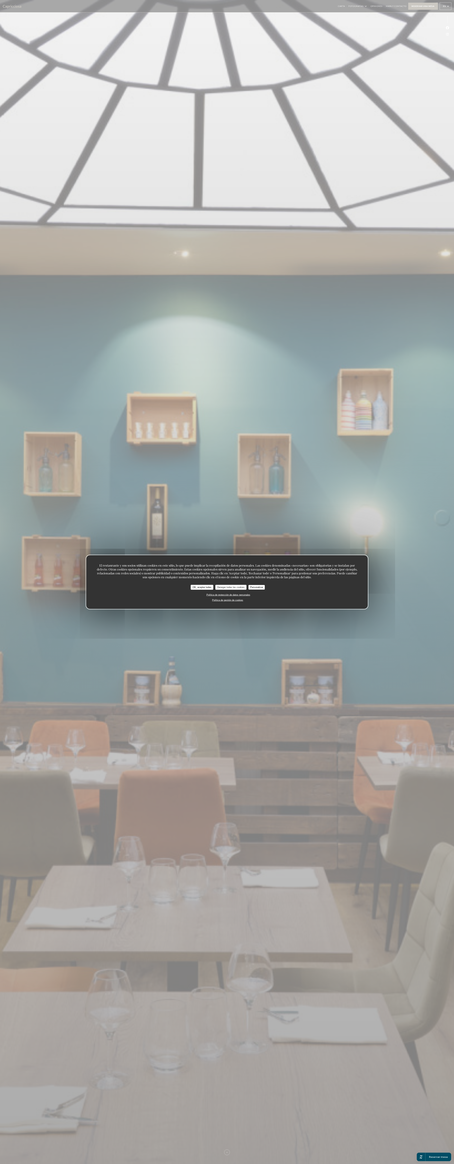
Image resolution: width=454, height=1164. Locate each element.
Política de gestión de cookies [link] (227, 600)
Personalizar (256, 587)
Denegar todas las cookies (231, 587)
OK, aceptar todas (202, 587)
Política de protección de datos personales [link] (228, 594)
